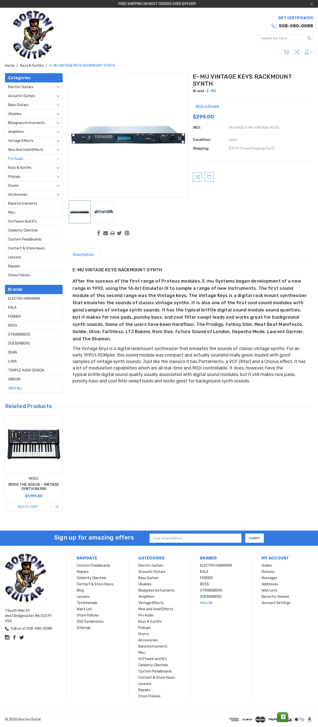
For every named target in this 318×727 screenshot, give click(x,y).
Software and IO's (22, 221)
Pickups (14, 177)
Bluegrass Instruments (26, 123)
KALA (12, 307)
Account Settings (276, 603)
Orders (267, 565)
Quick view (33, 456)
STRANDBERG (19, 334)
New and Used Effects (25, 150)
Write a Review (207, 106)
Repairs (14, 266)
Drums (13, 185)
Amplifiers (16, 132)
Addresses (270, 584)
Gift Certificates (295, 18)
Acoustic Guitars (21, 96)
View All (15, 388)
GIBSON (14, 379)
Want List (84, 609)
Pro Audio (15, 159)
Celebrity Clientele (23, 230)
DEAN (12, 352)
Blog (80, 590)
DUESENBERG (19, 343)
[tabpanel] (33, 463)
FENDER (14, 316)
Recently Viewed (275, 597)
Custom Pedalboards (25, 239)
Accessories (18, 194)
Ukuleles (14, 114)
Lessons (14, 257)
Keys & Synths (20, 168)
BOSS (12, 325)
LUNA (12, 361)
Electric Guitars (20, 87)
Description (83, 254)
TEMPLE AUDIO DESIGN (26, 370)
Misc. (12, 212)
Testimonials (87, 603)
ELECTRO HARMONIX (24, 299)
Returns (268, 572)
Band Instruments (22, 203)
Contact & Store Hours (26, 248)
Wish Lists (269, 590)
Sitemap (84, 628)
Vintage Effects (21, 141)
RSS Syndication (90, 621)
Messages (269, 578)
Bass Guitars (18, 105)
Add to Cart (28, 506)
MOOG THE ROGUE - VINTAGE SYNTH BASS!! (33, 487)
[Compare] (296, 52)
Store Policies (19, 275)
